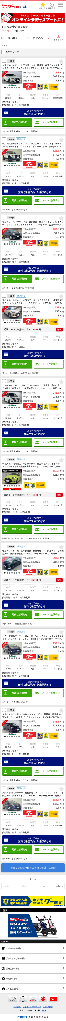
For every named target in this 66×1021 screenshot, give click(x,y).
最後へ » (59, 886)
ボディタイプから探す (15, 958)
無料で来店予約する (34, 112)
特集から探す (11, 978)
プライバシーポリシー (32, 1007)
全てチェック (12, 52)
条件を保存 (58, 40)
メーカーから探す (13, 948)
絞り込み (38, 38)
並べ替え (12, 38)
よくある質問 (11, 989)
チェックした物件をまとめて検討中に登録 (33, 867)
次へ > (43, 886)
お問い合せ (48, 1007)
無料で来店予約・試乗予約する (34, 191)
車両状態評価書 (53, 87)
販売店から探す (12, 968)
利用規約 (17, 1007)
